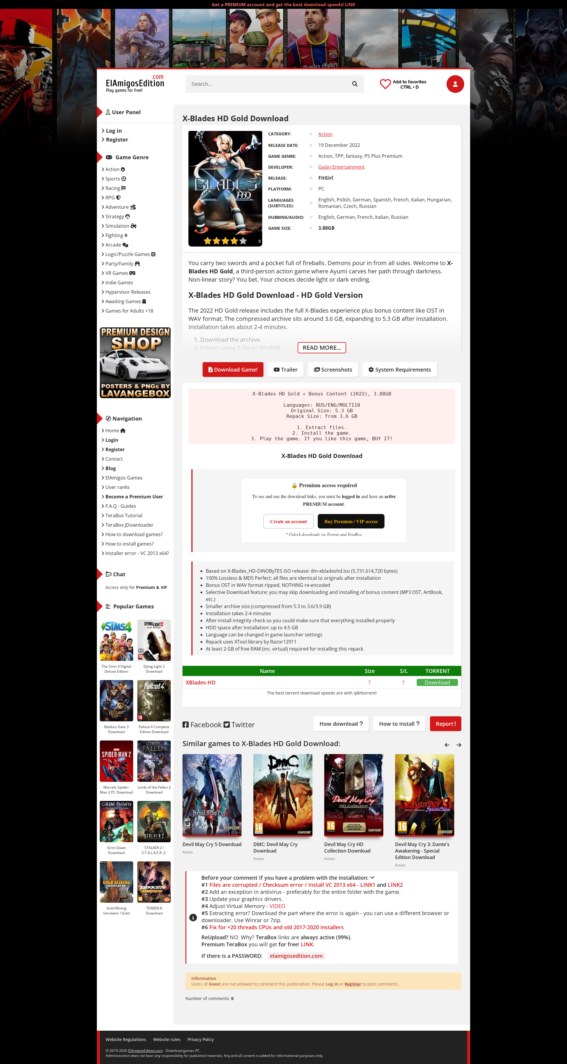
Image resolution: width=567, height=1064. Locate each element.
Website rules (166, 1039)
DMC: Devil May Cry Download (275, 847)
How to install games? (129, 544)
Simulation (117, 226)
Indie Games (118, 282)
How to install (397, 723)
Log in (113, 130)
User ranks (117, 487)
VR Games (116, 273)
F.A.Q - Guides (120, 506)
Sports (112, 178)
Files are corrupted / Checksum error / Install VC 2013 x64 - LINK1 (292, 884)
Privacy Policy (201, 1039)
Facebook (205, 724)
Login (111, 440)
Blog (110, 468)
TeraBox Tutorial (123, 515)
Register (353, 984)
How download (339, 723)
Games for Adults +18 (128, 311)
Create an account (288, 521)
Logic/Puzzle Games (127, 254)
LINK (307, 944)
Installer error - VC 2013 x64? (136, 553)
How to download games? (133, 534)
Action (325, 134)
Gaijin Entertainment (341, 167)
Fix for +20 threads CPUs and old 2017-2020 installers (276, 927)
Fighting (114, 235)
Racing (112, 188)
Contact (113, 459)
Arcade (113, 245)
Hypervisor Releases (127, 292)
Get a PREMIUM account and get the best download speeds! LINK (283, 4)
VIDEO (277, 905)
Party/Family (119, 263)
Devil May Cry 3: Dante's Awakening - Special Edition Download (422, 851)
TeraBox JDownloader (129, 525)
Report (445, 723)
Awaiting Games (123, 301)
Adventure (117, 207)
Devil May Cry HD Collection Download (347, 847)
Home (112, 430)
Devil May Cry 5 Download (212, 844)
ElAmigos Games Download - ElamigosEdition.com (135, 84)
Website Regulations (126, 1039)
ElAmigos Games (123, 477)
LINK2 (395, 884)
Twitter (242, 724)
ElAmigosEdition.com (145, 1050)
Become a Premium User (133, 496)
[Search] (355, 84)
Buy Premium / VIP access (351, 521)
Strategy (114, 216)
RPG (110, 197)
